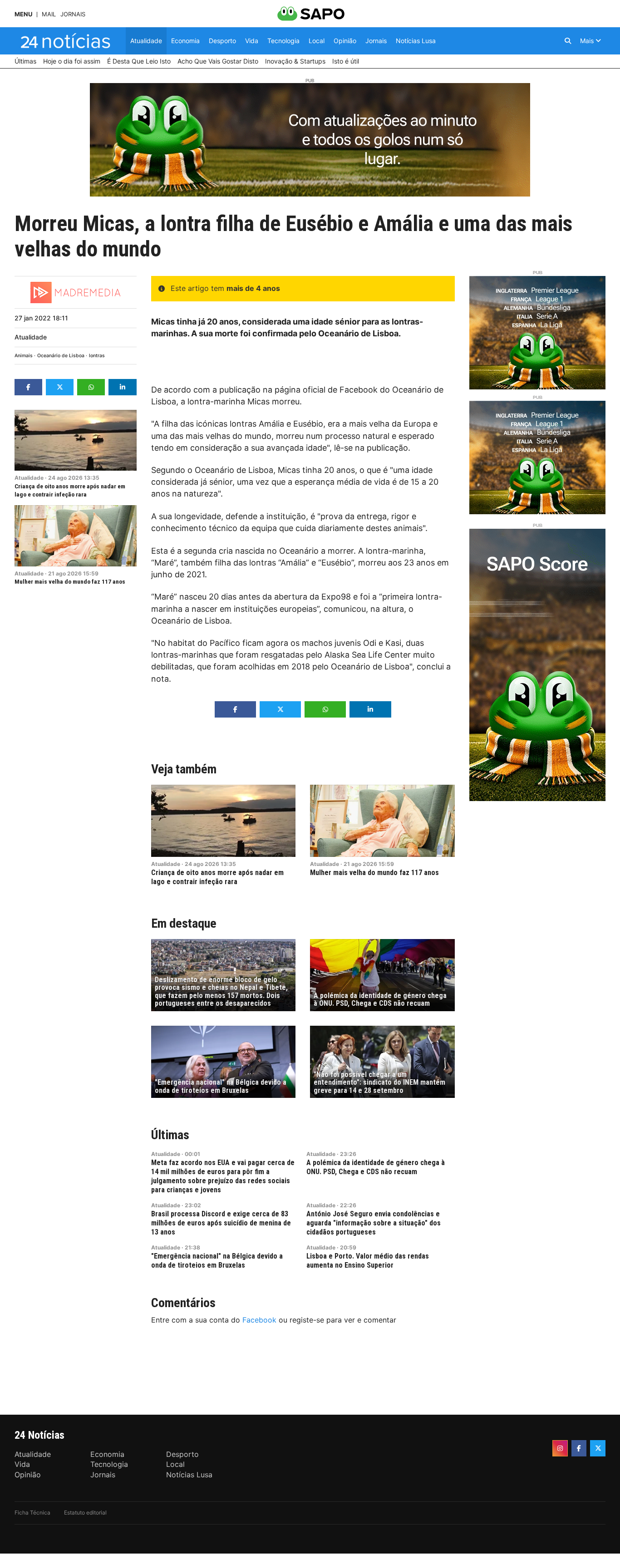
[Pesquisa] (568, 40)
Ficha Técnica (32, 1512)
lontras (97, 356)
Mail (49, 14)
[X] (597, 1448)
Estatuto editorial (85, 1512)
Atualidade (31, 337)
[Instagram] (560, 1448)
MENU (23, 14)
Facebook (259, 1319)
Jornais (72, 14)
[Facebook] (579, 1448)
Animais (24, 356)
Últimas (170, 1134)
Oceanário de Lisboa (60, 356)
